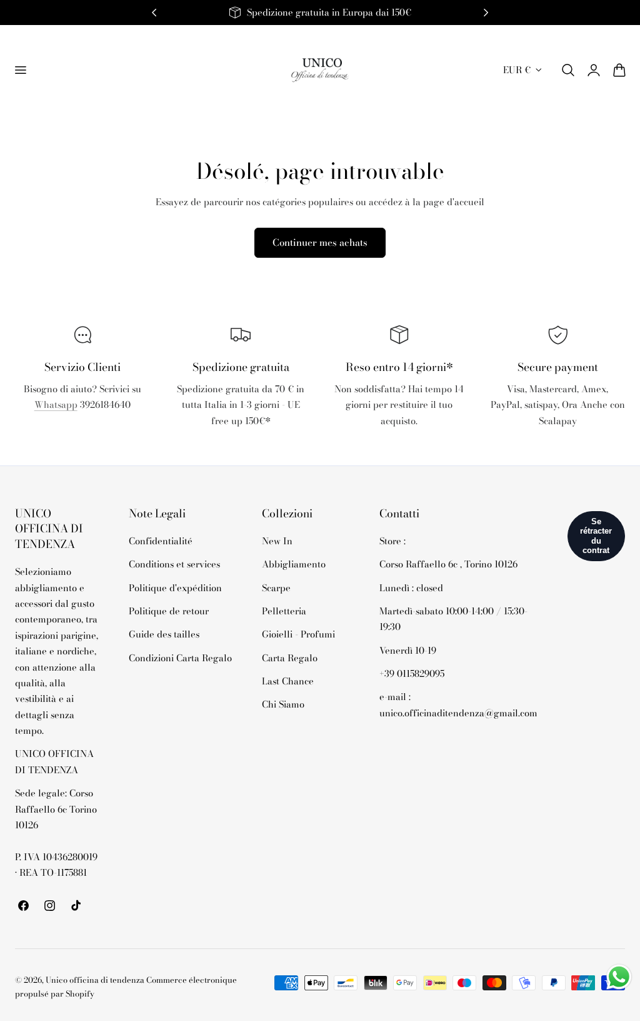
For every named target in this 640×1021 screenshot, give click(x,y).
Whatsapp (56, 404)
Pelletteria (284, 611)
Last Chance (288, 681)
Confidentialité (160, 541)
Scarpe (276, 588)
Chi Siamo (283, 705)
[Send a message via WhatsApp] (619, 977)
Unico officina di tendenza (96, 980)
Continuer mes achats (320, 242)
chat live (82, 432)
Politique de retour (169, 611)
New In (277, 541)
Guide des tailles (164, 634)
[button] (20, 70)
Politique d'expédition (175, 588)
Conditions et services (174, 564)
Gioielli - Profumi (298, 634)
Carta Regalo (290, 658)
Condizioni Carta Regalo (180, 658)
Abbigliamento (294, 564)
